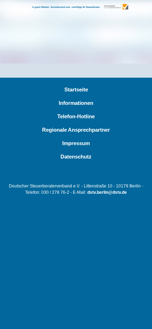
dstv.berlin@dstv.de (107, 192)
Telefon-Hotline (76, 116)
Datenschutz (76, 157)
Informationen (76, 103)
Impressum (76, 143)
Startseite (76, 89)
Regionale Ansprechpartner (76, 130)
